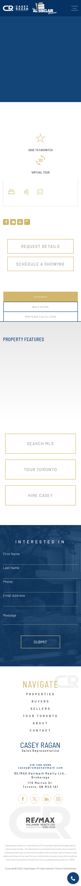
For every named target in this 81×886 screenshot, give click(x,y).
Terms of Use (61, 868)
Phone (8, 581)
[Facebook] (22, 798)
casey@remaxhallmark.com (40, 767)
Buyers (41, 701)
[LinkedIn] (46, 798)
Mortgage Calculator (40, 316)
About (40, 723)
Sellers (40, 708)
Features (40, 296)
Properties (40, 694)
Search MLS (40, 443)
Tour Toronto (40, 469)
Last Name (11, 567)
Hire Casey (40, 495)
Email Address (14, 595)
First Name (11, 554)
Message (9, 615)
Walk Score (40, 306)
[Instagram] (58, 798)
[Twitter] (34, 798)
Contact (41, 730)
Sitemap (72, 868)
